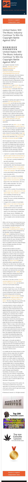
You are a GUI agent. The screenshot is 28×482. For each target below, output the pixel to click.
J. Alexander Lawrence (12, 66)
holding (18, 271)
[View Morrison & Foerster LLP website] (10, 49)
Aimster (10, 85)
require (7, 234)
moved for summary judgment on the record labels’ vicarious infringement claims (13, 281)
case (18, 124)
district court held (14, 260)
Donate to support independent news (14, 21)
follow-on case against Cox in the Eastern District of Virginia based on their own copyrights (14, 168)
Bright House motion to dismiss (12, 295)
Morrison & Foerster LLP (9, 68)
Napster (6, 85)
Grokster (16, 85)
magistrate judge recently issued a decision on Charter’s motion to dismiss (13, 299)
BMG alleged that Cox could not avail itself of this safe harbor (13, 118)
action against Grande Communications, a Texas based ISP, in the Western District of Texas (14, 157)
